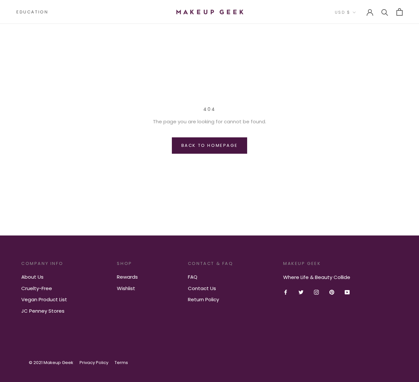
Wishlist (126, 288)
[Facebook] (285, 292)
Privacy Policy (94, 362)
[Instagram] (316, 292)
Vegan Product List (44, 299)
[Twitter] (301, 292)
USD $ (342, 12)
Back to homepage (209, 145)
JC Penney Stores (42, 310)
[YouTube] (347, 292)
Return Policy (203, 299)
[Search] (384, 12)
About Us (32, 276)
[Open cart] (399, 12)
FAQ (192, 276)
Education (32, 12)
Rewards (127, 276)
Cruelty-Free (36, 288)
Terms (121, 362)
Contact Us (202, 288)
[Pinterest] (331, 292)
